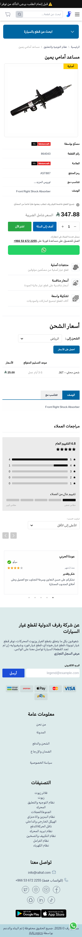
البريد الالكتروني (72, 665)
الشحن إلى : (72, 338)
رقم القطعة (74, 153)
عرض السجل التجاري (67, 654)
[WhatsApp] (44, 250)
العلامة (76, 163)
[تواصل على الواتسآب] (73, 928)
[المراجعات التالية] (13, 535)
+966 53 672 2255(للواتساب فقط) (39, 880)
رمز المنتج (74, 173)
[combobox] (76, 525)
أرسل (13, 673)
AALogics (36, 933)
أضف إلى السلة (44, 226)
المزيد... (38, 182)
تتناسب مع (73, 182)
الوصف (76, 190)
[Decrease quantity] (75, 226)
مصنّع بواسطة (72, 144)
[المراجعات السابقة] (5, 535)
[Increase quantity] (62, 226)
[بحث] (19, 14)
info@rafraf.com (39, 872)
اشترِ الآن (19, 226)
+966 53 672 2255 (25, 240)
